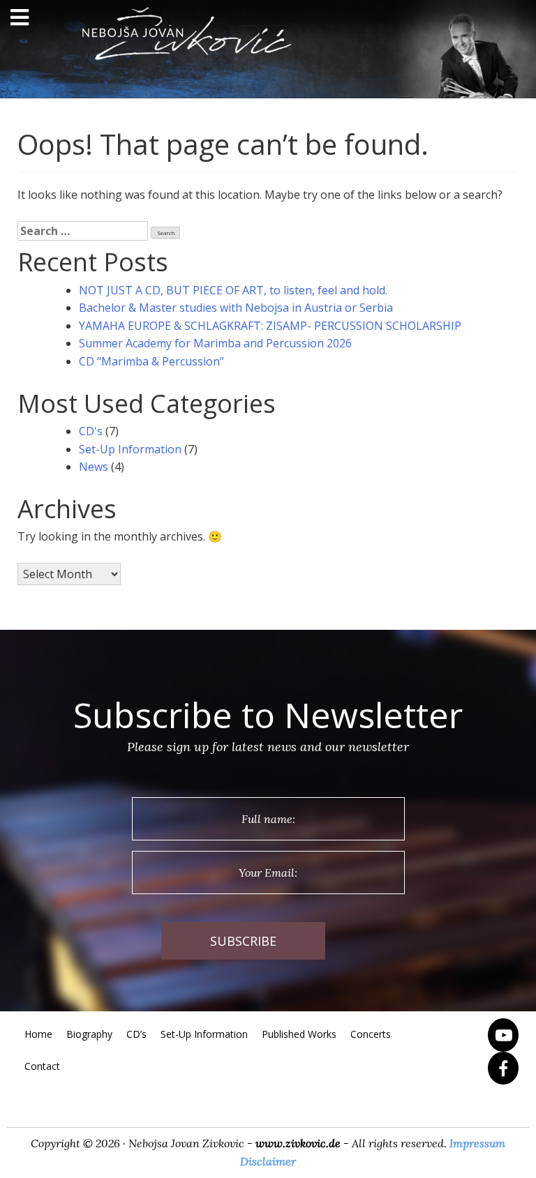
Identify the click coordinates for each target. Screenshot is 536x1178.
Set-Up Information (130, 449)
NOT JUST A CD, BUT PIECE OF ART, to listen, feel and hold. (233, 290)
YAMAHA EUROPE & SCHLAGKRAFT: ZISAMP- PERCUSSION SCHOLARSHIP (270, 325)
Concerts (370, 1034)
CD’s (136, 1034)
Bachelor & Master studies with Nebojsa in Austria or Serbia (236, 307)
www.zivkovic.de (298, 1143)
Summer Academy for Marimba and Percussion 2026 (215, 343)
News (93, 466)
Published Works (299, 1034)
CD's (91, 431)
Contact (42, 1066)
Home (38, 1034)
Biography (89, 1034)
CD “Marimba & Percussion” (151, 361)
